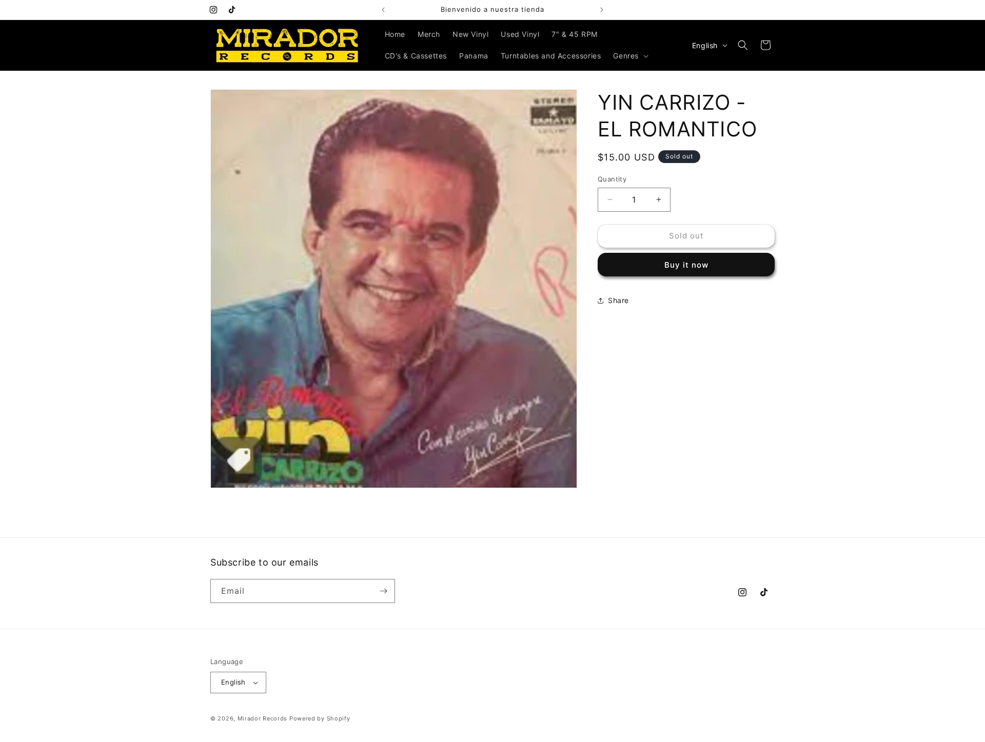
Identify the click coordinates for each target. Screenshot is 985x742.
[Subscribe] (383, 591)
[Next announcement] (601, 9)
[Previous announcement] (383, 9)
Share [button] (618, 300)
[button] (630, 56)
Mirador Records (263, 718)
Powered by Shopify (319, 718)
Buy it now (686, 265)
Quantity (612, 179)
